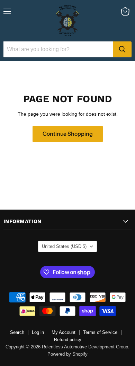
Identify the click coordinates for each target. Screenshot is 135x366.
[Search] (122, 49)
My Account (63, 332)
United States (64, 246)
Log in (38, 332)
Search (17, 332)
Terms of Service (100, 332)
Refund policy (67, 339)
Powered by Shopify (67, 354)
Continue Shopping (68, 134)
